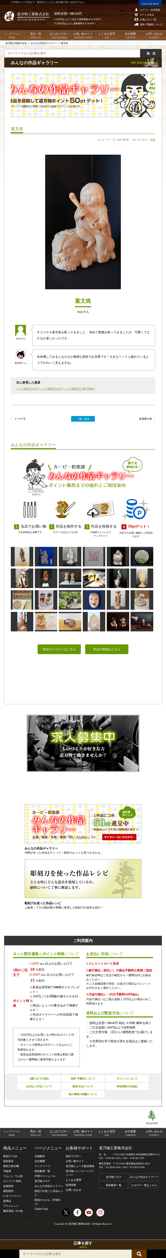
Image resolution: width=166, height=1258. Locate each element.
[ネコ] (46, 621)
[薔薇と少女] (142, 556)
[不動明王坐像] (46, 578)
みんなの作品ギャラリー (49, 1186)
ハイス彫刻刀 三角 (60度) (78, 388)
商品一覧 (35, 35)
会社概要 (130, 35)
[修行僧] (118, 600)
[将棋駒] (22, 600)
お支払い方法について (39, 1086)
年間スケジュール (45, 1176)
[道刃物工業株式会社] (27, 16)
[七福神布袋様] (118, 556)
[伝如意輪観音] (70, 556)
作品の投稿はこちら (106, 649)
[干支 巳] (142, 600)
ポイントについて (127, 1078)
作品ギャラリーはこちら (59, 649)
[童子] (94, 600)
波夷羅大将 (145, 418)
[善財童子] (22, 621)
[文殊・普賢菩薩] (70, 578)
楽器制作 (8, 1186)
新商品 (7, 1201)
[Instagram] (100, 1212)
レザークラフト (12, 1196)
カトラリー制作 (12, 1181)
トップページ (11, 35)
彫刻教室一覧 (42, 1171)
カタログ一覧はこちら (144, 1185)
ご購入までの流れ (39, 1078)
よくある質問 (106, 35)
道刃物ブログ (42, 1181)
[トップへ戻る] (151, 1115)
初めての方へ (73, 1156)
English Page (41, 1208)
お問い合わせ (154, 35)
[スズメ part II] (142, 621)
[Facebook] (77, 1212)
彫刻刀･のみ (10, 1156)
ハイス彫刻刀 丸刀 (51, 388)
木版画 (7, 1171)
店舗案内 (40, 1156)
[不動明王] (22, 556)
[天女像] (118, 578)
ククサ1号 (20, 418)
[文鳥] (70, 600)
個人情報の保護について (83, 1094)
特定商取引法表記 (127, 1086)
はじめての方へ (59, 35)
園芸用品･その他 (13, 1210)
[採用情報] (83, 743)
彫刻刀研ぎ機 (11, 1166)
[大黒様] (46, 556)
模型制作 (8, 1191)
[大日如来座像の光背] (94, 621)
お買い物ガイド (83, 35)
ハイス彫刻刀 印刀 (27, 388)
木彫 (152, 139)
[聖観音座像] (142, 578)
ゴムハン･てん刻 (13, 1176)
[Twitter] (66, 1212)
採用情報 (71, 1184)
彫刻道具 (8, 1161)
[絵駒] (94, 578)
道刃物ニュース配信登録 (80, 1166)
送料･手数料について (83, 1078)
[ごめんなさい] (46, 600)
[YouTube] (89, 1212)
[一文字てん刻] (94, 556)
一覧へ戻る (83, 418)
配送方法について (83, 1086)
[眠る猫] (70, 621)
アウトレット (11, 1206)
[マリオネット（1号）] (22, 578)
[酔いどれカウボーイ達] (118, 621)
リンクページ (42, 1166)
